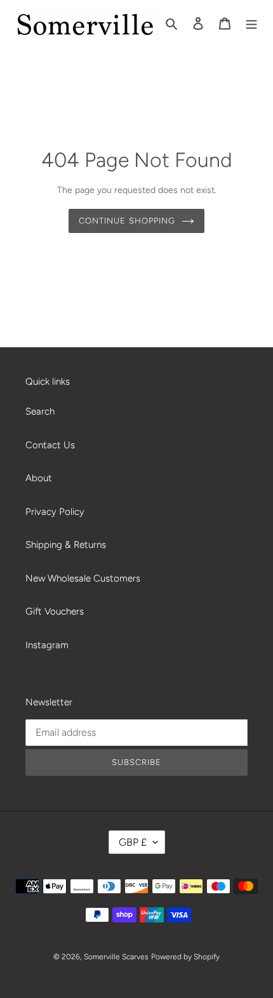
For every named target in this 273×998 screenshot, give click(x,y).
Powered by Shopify (185, 956)
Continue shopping (127, 220)
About (38, 478)
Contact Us (50, 445)
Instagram (47, 645)
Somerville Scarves (116, 956)
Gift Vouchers (54, 611)
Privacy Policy (54, 511)
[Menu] (251, 23)
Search (40, 411)
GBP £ (133, 842)
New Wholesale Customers (82, 578)
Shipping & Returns (65, 544)
